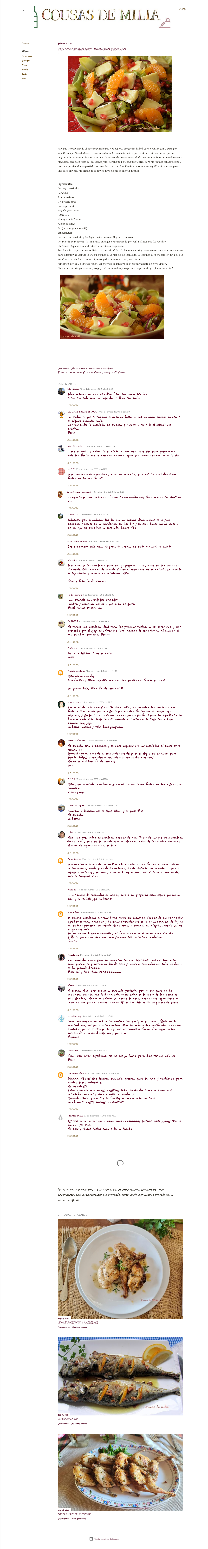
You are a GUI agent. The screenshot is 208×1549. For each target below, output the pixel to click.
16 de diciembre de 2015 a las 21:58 (95, 912)
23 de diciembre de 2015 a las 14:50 (100, 1116)
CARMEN (72, 621)
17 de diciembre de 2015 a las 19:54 (95, 955)
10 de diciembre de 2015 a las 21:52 (91, 469)
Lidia (70, 832)
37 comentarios (79, 1424)
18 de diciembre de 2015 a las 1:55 (97, 1016)
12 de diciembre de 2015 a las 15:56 (102, 740)
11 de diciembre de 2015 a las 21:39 (101, 671)
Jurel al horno (68, 1418)
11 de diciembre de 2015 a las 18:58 (94, 648)
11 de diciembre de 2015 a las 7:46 (103, 541)
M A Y (71, 469)
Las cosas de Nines (76, 1073)
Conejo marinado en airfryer (78, 1322)
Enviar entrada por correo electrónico (91, 368)
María (70, 985)
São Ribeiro (73, 389)
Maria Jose (72, 515)
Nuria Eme (73, 912)
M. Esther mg (74, 1016)
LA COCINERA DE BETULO (82, 412)
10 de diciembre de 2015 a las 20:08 (96, 389)
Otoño (24, 74)
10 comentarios (79, 1327)
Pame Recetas (74, 859)
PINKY (71, 779)
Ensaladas (25, 61)
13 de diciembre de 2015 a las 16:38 (92, 779)
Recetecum (72, 1051)
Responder (72, 405)
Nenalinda (73, 955)
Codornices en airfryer (74, 1513)
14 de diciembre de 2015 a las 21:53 (89, 832)
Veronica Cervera (76, 740)
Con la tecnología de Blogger (106, 1539)
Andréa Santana (76, 671)
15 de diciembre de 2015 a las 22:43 (94, 889)
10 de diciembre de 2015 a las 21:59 (108, 492)
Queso (24, 78)
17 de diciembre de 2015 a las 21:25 (90, 985)
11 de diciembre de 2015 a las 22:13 (97, 702)
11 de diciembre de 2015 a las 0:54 (95, 514)
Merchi (71, 560)
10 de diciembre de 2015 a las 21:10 (114, 412)
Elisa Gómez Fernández (79, 492)
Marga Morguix (75, 806)
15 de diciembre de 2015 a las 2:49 (97, 859)
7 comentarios (78, 1519)
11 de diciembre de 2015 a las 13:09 (98, 595)
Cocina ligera (27, 56)
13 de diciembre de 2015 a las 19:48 (101, 805)
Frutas (24, 65)
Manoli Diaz (74, 702)
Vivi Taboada (74, 446)
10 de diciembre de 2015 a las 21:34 (99, 446)
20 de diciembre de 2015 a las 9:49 (103, 1073)
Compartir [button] (26, 43)
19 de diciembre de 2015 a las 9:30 (94, 1050)
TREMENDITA (75, 1116)
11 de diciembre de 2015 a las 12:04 (91, 560)
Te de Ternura (74, 595)
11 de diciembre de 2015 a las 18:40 (94, 621)
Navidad (25, 69)
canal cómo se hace (77, 541)
